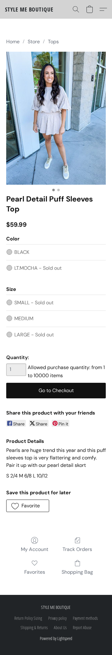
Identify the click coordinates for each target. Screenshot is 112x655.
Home (13, 41)
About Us (60, 627)
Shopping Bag (77, 572)
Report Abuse (82, 627)
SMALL (34, 302)
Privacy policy (57, 618)
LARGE (34, 334)
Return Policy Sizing (28, 618)
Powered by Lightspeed (56, 638)
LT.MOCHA (38, 268)
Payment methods (85, 618)
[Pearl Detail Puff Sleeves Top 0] (56, 118)
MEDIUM (23, 318)
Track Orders (77, 549)
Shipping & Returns (34, 627)
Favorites (34, 572)
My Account (34, 549)
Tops (53, 41)
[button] (29, 9)
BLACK (21, 252)
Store (34, 41)
